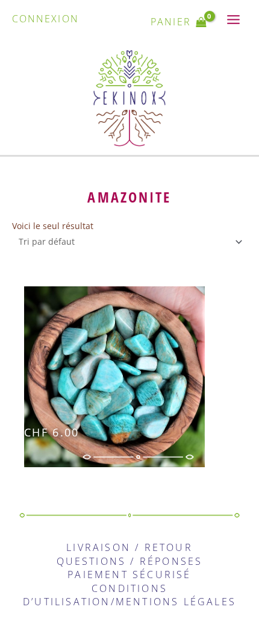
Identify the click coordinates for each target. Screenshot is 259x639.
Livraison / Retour (129, 547)
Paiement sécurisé (129, 574)
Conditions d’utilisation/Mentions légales (129, 595)
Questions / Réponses (130, 561)
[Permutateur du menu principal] (234, 20)
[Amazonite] (135, 380)
